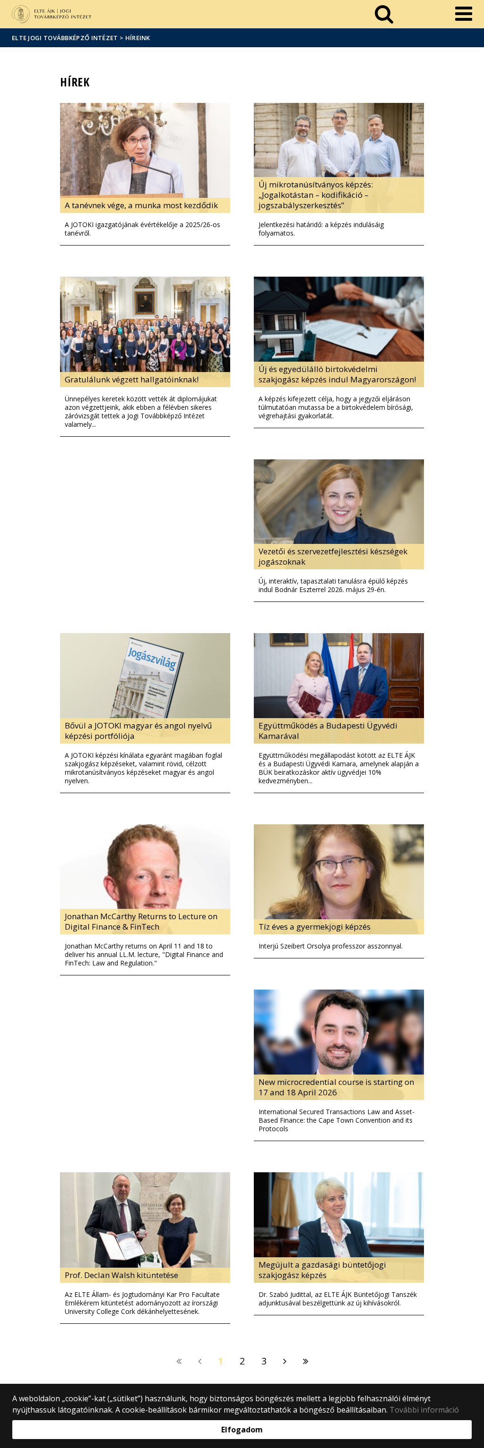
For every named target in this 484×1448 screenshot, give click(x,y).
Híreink (137, 38)
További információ (424, 1410)
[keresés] (384, 14)
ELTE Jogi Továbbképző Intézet (65, 38)
